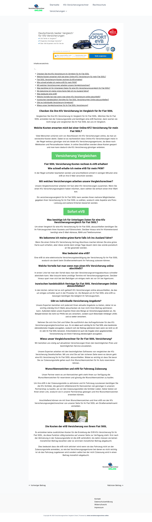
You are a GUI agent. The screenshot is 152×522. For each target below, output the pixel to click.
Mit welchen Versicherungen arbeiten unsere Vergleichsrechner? (63, 85)
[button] (66, 11)
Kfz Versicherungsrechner (76, 5)
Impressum (99, 507)
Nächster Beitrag (115, 485)
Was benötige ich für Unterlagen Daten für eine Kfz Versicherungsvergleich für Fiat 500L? (73, 88)
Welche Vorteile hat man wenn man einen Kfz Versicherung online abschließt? (68, 97)
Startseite (54, 5)
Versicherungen (57, 11)
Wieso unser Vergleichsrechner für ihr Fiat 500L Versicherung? (62, 105)
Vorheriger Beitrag (37, 485)
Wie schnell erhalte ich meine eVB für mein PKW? (57, 82)
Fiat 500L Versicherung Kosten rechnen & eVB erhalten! (59, 79)
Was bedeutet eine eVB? (47, 94)
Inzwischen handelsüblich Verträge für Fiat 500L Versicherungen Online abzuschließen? (73, 100)
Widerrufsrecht (100, 505)
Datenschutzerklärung (103, 502)
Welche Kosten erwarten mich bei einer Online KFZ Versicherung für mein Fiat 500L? (71, 77)
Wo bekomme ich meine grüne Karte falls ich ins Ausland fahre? (63, 91)
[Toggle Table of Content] (35, 69)
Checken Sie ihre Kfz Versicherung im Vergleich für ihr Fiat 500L (63, 74)
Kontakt (97, 499)
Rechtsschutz (99, 5)
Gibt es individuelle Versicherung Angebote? (55, 102)
